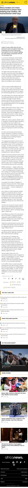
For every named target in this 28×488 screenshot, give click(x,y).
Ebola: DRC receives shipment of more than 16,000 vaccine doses (13, 393)
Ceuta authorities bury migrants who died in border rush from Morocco (13, 419)
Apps (26, 478)
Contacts (3, 472)
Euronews (25, 481)
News (2, 5)
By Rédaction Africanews (7, 41)
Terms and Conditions (22, 468)
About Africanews (5, 468)
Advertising (24, 475)
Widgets (3, 481)
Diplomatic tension (10, 287)
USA (4, 32)
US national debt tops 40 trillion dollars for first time (13, 323)
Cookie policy (24, 472)
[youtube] (13, 462)
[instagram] (14, 464)
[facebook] (24, 462)
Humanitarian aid (16, 284)
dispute (13, 282)
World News (5, 391)
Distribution (3, 475)
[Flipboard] (21, 462)
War (19, 282)
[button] (15, 26)
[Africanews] (9, 2)
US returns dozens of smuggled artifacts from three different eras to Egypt (12, 445)
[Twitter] (17, 462)
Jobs (2, 478)
